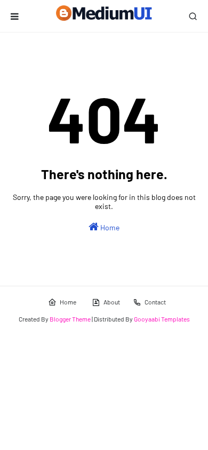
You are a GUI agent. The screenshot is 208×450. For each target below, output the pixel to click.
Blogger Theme (70, 319)
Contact (155, 302)
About (111, 302)
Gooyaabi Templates (162, 319)
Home (109, 227)
